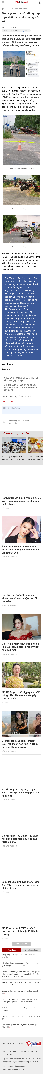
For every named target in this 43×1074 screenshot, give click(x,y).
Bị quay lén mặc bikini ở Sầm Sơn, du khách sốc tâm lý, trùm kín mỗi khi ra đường (20, 744)
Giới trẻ (8, 9)
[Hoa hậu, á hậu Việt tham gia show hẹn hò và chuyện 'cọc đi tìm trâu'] (21, 578)
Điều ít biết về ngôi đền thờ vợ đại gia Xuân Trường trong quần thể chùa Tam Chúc (19, 1000)
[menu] (3, 2)
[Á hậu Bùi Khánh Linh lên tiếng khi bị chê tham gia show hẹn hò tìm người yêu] (21, 529)
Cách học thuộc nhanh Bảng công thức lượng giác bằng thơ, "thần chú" (20, 964)
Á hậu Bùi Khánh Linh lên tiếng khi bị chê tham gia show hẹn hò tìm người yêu (20, 549)
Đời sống (6, 508)
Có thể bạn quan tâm (15, 434)
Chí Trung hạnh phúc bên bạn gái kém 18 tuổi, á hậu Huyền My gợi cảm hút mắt (21, 646)
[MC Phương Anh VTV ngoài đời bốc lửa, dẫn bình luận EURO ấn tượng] (21, 911)
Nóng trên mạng (20, 9)
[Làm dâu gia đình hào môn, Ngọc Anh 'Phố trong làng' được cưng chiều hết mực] (21, 865)
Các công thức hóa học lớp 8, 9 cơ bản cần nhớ (20, 991)
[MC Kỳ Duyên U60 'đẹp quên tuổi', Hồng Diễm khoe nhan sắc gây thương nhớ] (21, 675)
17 (26, 965)
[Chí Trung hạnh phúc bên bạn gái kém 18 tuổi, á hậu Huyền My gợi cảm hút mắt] (21, 627)
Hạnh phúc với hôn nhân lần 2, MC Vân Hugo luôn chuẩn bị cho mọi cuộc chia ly (21, 501)
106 (5, 993)
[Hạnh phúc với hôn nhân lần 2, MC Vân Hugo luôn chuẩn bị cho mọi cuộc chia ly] (21, 481)
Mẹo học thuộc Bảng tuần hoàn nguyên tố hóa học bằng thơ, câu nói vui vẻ (20, 983)
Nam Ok (13, 396)
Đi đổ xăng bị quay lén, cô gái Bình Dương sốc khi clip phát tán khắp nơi (21, 792)
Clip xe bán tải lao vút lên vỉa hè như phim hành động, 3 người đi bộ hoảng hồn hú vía (21, 387)
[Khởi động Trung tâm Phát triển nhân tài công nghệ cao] (14, 445)
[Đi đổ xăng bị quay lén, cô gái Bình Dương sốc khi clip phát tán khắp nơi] (21, 772)
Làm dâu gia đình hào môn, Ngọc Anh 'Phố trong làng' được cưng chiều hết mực (20, 885)
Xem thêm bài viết (21, 944)
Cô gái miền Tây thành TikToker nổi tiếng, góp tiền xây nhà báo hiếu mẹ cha (20, 838)
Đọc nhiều (12, 950)
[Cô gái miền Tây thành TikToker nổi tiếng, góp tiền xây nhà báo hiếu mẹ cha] (21, 819)
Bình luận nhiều (31, 950)
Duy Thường (24, 396)
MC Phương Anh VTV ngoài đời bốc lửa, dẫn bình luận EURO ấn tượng (20, 931)
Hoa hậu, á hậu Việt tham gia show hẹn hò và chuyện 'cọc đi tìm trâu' (19, 598)
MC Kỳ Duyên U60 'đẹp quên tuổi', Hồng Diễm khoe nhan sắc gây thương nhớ (21, 695)
